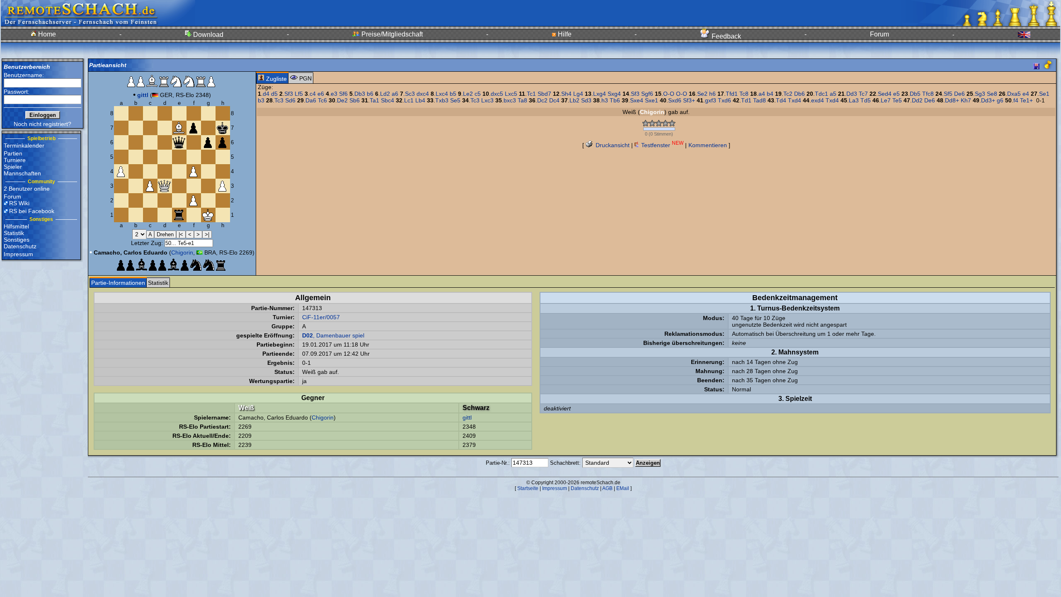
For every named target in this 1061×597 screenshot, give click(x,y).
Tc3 (278, 100)
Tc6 (322, 100)
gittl (467, 417)
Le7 (886, 100)
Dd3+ (988, 100)
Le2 (468, 93)
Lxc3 (487, 100)
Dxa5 (1014, 93)
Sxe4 (636, 100)
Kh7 (966, 100)
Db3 (359, 93)
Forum (879, 34)
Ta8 (522, 100)
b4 (770, 93)
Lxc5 (511, 93)
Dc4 (554, 100)
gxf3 (710, 100)
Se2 (702, 93)
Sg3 (980, 93)
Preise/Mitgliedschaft (391, 34)
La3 (854, 100)
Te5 (897, 100)
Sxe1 (651, 100)
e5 (896, 93)
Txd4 (794, 100)
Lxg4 (599, 93)
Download (207, 34)
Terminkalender (24, 145)
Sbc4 (387, 100)
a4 (761, 93)
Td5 (865, 100)
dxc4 (423, 93)
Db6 (799, 93)
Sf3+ (689, 100)
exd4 (817, 100)
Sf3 (288, 93)
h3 (604, 100)
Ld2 (385, 93)
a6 (395, 93)
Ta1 (374, 100)
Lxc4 (442, 93)
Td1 (746, 100)
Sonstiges (16, 239)
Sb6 (354, 100)
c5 (478, 93)
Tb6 (615, 100)
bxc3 (510, 100)
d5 (274, 93)
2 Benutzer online (27, 188)
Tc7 (863, 93)
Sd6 (290, 100)
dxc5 (497, 93)
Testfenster (661, 145)
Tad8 (759, 100)
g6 (1000, 100)
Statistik (14, 233)
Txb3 (441, 100)
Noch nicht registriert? (42, 124)
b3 (261, 100)
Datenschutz (20, 246)
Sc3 (410, 93)
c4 (313, 93)
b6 (370, 93)
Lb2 (574, 100)
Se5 (455, 100)
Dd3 (851, 93)
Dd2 (917, 100)
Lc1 (409, 100)
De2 (342, 100)
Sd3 (586, 100)
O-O (668, 93)
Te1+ (1026, 100)
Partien (13, 153)
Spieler (13, 166)
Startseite (527, 488)
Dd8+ (952, 100)
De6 (959, 93)
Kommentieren (707, 145)
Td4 (781, 100)
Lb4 (420, 100)
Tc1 (531, 93)
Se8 (992, 93)
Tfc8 (928, 93)
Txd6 (724, 100)
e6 (320, 93)
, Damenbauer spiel (333, 335)
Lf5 (299, 93)
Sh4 (566, 93)
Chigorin (182, 252)
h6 (712, 93)
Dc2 (542, 100)
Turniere (15, 160)
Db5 (915, 93)
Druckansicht (612, 145)
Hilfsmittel (16, 226)
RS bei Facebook (31, 211)
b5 (453, 93)
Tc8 (744, 93)
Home (46, 34)
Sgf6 (647, 93)
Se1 (1044, 93)
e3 (334, 93)
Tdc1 (821, 93)
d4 (266, 93)
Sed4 (884, 93)
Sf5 (948, 93)
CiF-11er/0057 (321, 317)
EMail (622, 488)
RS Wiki (19, 203)
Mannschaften (22, 173)
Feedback (725, 36)
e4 (1025, 93)
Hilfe (564, 34)
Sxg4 (614, 93)
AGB (607, 488)
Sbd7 (544, 93)
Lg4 (578, 93)
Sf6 (343, 93)
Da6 (310, 100)
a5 (833, 93)
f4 (1015, 100)
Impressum (18, 254)
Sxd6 (674, 100)
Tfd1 (732, 93)
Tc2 (787, 93)
